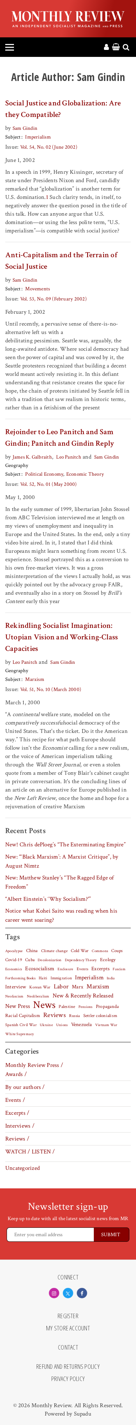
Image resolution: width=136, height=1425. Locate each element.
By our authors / (25, 1087)
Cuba (30, 960)
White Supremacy (19, 1034)
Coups (117, 951)
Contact (68, 1347)
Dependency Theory (81, 960)
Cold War (80, 951)
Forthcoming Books (20, 978)
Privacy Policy (68, 1379)
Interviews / (20, 1126)
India (111, 978)
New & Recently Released (83, 996)
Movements (37, 288)
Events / (15, 1100)
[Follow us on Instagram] (54, 1293)
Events (82, 969)
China (32, 951)
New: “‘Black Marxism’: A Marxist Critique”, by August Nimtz (62, 861)
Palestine (67, 1006)
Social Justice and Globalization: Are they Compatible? (63, 109)
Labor (61, 986)
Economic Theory (85, 474)
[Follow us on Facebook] (82, 1293)
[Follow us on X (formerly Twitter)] (68, 1293)
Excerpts (100, 968)
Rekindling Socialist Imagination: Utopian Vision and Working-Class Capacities (61, 637)
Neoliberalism (38, 996)
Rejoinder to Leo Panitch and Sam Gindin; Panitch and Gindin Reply (59, 437)
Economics (13, 969)
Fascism (119, 969)
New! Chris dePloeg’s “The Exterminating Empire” (65, 844)
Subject (13, 137)
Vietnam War (106, 1024)
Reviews (54, 1015)
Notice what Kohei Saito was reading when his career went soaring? (61, 915)
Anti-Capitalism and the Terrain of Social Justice (61, 261)
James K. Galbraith (32, 457)
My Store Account (68, 1328)
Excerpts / (17, 1113)
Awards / (16, 1074)
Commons (100, 951)
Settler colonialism (100, 1015)
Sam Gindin (25, 128)
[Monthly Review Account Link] (106, 47)
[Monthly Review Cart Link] (116, 47)
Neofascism (14, 996)
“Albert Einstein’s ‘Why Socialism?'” (48, 899)
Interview (15, 986)
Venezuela (81, 1024)
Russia (74, 1015)
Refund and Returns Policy (68, 1367)
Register (68, 1316)
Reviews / (17, 1139)
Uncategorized (22, 1168)
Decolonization (49, 960)
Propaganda (107, 1006)
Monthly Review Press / (34, 1065)
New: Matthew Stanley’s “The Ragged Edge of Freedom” (59, 882)
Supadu (82, 1414)
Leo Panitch (68, 457)
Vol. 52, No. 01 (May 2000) (48, 484)
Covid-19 (13, 960)
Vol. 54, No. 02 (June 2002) (48, 147)
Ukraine (46, 1025)
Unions (62, 1025)
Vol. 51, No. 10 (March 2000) (50, 689)
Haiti (43, 978)
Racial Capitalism (22, 1015)
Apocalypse (14, 951)
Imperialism (38, 137)
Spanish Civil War (21, 1024)
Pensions (85, 1006)
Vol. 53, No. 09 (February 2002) (53, 299)
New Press (17, 1006)
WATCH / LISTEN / (30, 1152)
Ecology (108, 960)
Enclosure (65, 969)
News (44, 1005)
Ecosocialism (39, 968)
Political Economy (44, 474)
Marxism (34, 679)
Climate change (54, 950)
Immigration (61, 978)
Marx (77, 987)
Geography (16, 465)
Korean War (39, 987)
